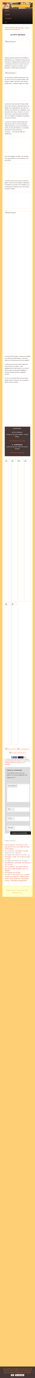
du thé (14, 1365)
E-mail (10, 1327)
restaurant (7, 1271)
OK (12, 1375)
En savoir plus (20, 1375)
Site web (10, 1336)
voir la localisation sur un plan (17, 949)
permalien (7, 1273)
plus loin (18, 1361)
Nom (9, 1317)
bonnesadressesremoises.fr (12, 29)
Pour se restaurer (24, 1267)
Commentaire (12, 1294)
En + (6, 22)
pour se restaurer (10, 1353)
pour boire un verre (21, 1353)
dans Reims (18, 1359)
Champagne (8, 18)
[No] (33, 1372)
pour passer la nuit (10, 1355)
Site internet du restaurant (17, 961)
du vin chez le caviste (23, 1365)
